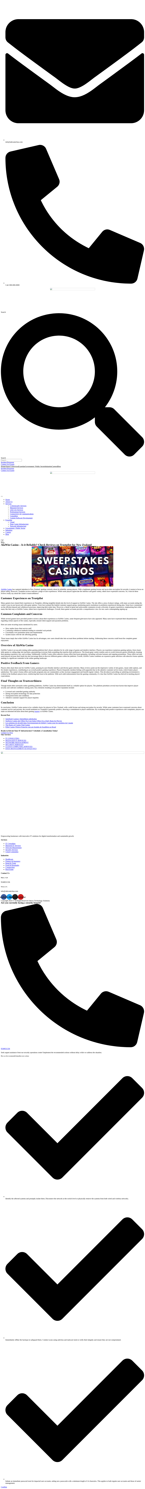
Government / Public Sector (35, 466)
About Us (8, 466)
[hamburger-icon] (2, 496)
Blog (59, 466)
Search (3, 312)
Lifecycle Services (16, 510)
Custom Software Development (21, 518)
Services (15, 466)
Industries (48, 466)
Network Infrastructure (18, 526)
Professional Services (17, 512)
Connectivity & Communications (22, 514)
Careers (54, 466)
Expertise (21, 466)
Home (3, 466)
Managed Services (16, 508)
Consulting (14, 516)
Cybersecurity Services (18, 506)
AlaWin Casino (6, 589)
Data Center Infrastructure (19, 524)
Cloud (12, 522)
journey (37, 711)
